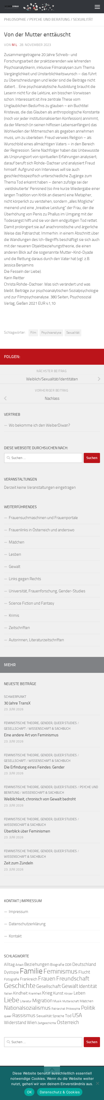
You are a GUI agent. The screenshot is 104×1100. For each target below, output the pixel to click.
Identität (88, 986)
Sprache (58, 1016)
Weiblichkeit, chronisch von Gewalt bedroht (40, 799)
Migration (42, 1001)
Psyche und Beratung (49, 19)
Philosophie (15, 19)
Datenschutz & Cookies (60, 1092)
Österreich (68, 1022)
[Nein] (97, 1083)
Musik (57, 1001)
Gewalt (14, 566)
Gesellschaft (15, 728)
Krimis (14, 615)
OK (29, 1092)
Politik (88, 1008)
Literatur (25, 1001)
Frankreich (28, 979)
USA (77, 1015)
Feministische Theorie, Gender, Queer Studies (40, 723)
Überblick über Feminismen (27, 831)
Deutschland (84, 964)
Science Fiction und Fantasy (31, 603)
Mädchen (16, 542)
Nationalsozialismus (27, 1008)
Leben (79, 993)
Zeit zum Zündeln (18, 863)
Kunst (58, 993)
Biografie (57, 964)
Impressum (18, 911)
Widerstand (15, 1022)
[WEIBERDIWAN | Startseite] (40, 6)
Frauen (46, 978)
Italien (8, 993)
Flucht (84, 972)
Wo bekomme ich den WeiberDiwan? (39, 425)
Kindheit (20, 993)
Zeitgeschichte (47, 1023)
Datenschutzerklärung (27, 923)
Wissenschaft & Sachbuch (49, 728)
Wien (32, 1022)
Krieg (47, 993)
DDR (68, 965)
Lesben (15, 554)
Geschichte (19, 986)
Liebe (11, 1000)
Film (33, 332)
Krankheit (35, 993)
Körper (68, 993)
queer (7, 1016)
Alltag (9, 964)
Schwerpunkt (15, 697)
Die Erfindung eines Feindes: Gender (34, 767)
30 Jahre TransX (17, 703)
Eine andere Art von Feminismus (31, 735)
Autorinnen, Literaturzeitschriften (36, 640)
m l (14, 45)
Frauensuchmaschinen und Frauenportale (43, 517)
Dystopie (11, 972)
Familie (31, 971)
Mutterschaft (70, 1001)
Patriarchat (58, 1008)
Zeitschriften (19, 627)
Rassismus (23, 1015)
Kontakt (15, 936)
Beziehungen (36, 964)
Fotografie (11, 979)
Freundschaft (72, 978)
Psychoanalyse (51, 332)
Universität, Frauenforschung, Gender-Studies (47, 591)
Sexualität (83, 19)
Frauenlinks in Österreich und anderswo (41, 530)
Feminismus (60, 971)
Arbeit (19, 965)
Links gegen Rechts (25, 578)
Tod (68, 1015)
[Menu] (97, 6)
